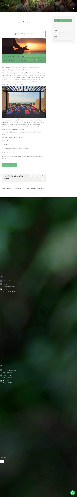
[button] (72, 492)
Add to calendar (10, 165)
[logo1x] (5, 2)
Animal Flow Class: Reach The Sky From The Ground (35, 189)
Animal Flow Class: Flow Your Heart (12, 188)
